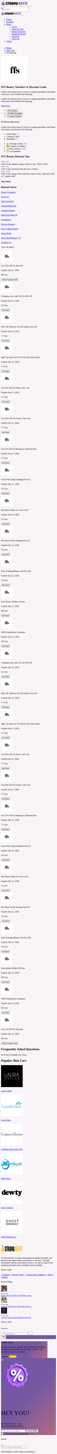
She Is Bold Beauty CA (11, 238)
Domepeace (6, 220)
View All (15, 39)
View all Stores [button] (7, 247)
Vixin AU (5, 197)
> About (49, 1275)
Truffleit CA (6, 242)
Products (10, 22)
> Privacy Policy (18, 1275)
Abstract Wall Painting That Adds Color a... (16, 1306)
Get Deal (5, 310)
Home (9, 19)
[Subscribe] (30, 1333)
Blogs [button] (8, 24)
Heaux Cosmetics (8, 192)
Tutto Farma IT (7, 201)
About (9, 41)
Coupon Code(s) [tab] (14, 116)
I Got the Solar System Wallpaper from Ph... (16, 1318)
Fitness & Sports (18, 31)
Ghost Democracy (8, 1237)
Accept (13, 1357)
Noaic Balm (6, 233)
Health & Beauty (19, 34)
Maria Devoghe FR (9, 215)
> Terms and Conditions (35, 1275)
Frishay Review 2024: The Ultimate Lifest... (16, 1295)
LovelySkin (6, 1120)
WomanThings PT (8, 206)
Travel (14, 27)
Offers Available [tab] (14, 113)
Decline (5, 1357)
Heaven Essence (8, 224)
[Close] (22, 15)
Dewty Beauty (7, 1208)
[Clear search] (27, 1447)
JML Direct (6, 1178)
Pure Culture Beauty (9, 229)
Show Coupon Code (9, 280)
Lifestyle (15, 36)
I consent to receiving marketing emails (16, 1434)
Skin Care (10, 50)
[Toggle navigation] (29, 6)
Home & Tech (18, 29)
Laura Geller (6, 1091)
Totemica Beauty (8, 210)
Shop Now (5, 106)
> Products (5, 1275)
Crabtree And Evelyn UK (12, 1149)
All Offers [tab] (12, 111)
